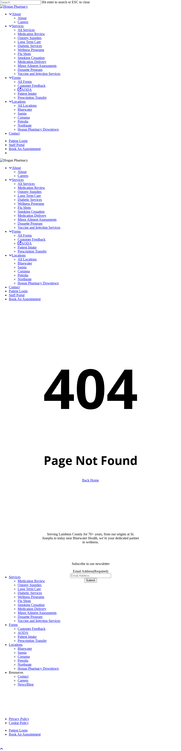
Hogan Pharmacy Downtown (38, 283)
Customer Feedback (31, 239)
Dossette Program (30, 223)
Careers (23, 176)
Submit (90, 580)
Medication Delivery (32, 215)
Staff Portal (17, 295)
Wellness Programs (31, 203)
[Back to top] (1, 749)
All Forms (25, 235)
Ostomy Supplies (29, 192)
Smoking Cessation (31, 211)
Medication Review (31, 188)
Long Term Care (29, 196)
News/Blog (26, 684)
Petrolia (23, 275)
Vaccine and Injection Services (39, 227)
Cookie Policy (19, 723)
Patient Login (18, 291)
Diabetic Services (30, 200)
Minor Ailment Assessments (37, 219)
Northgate (25, 279)
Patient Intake (27, 247)
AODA (23, 633)
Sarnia (22, 267)
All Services (26, 184)
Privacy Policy (19, 719)
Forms (13, 625)
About (22, 172)
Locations (16, 644)
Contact (14, 287)
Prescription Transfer (32, 251)
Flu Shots (24, 207)
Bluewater (25, 263)
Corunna (24, 271)
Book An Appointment (25, 299)
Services (15, 577)
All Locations (27, 259)
